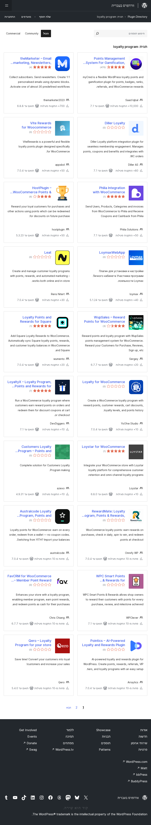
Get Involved (28, 730)
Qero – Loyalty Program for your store (33, 643)
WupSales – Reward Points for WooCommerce (104, 319)
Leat (47, 252)
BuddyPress (137, 781)
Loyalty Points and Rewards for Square (35, 319)
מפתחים (68, 743)
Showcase (103, 730)
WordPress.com (134, 762)
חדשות (143, 736)
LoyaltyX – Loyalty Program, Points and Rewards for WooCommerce (29, 384)
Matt (142, 768)
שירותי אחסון (139, 743)
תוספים (105, 743)
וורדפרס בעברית (128, 798)
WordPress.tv (63, 749)
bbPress (139, 774)
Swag (31, 749)
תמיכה (70, 736)
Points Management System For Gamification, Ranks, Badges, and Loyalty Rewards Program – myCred (103, 61)
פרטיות (142, 749)
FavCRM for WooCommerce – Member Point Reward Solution (29, 578)
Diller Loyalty (115, 123)
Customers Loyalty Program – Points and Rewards (34, 449)
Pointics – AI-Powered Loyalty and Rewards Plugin (103, 643)
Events (32, 736)
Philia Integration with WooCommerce (109, 190)
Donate (30, 743)
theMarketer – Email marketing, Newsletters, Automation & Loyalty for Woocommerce (31, 61)
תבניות (106, 736)
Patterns (104, 749)
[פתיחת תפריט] (6, 5)
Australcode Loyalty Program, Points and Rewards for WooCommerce (35, 513)
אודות (143, 730)
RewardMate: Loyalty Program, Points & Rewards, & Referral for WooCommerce (103, 513)
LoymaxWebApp (112, 252)
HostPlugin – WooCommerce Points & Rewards (32, 190)
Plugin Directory (137, 16)
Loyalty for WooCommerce (103, 382)
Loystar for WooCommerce (103, 447)
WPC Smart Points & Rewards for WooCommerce (110, 578)
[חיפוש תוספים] (97, 33)
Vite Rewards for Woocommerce (36, 125)
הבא (68, 707)
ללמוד (70, 730)
